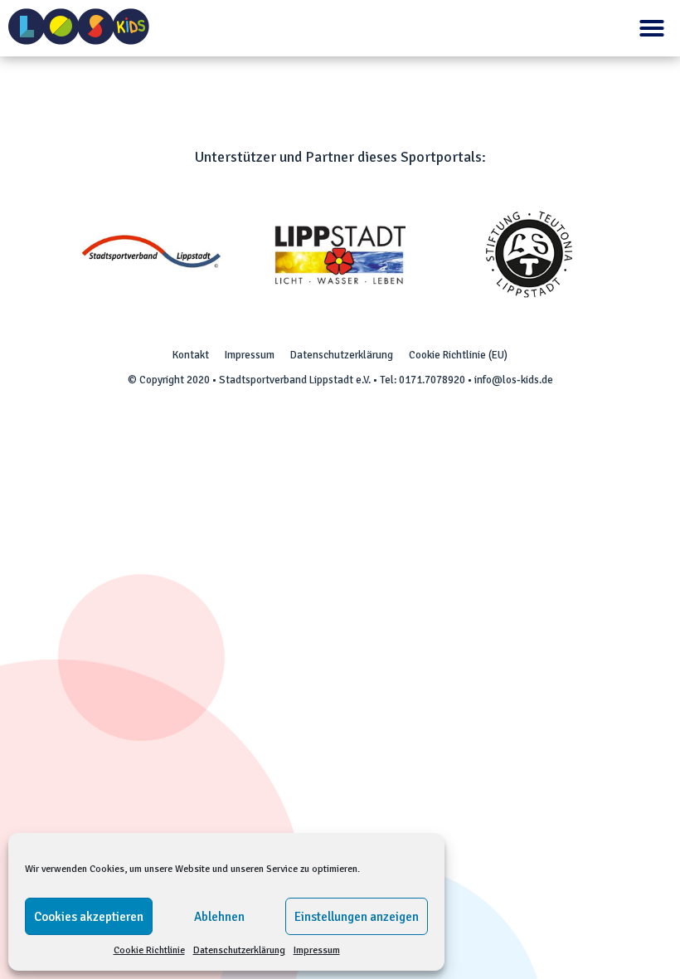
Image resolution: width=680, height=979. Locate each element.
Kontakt (190, 355)
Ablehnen (219, 916)
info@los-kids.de (513, 380)
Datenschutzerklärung (239, 950)
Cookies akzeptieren (88, 916)
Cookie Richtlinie (149, 950)
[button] (652, 28)
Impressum (317, 950)
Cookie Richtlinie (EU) (458, 355)
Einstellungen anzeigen (356, 916)
